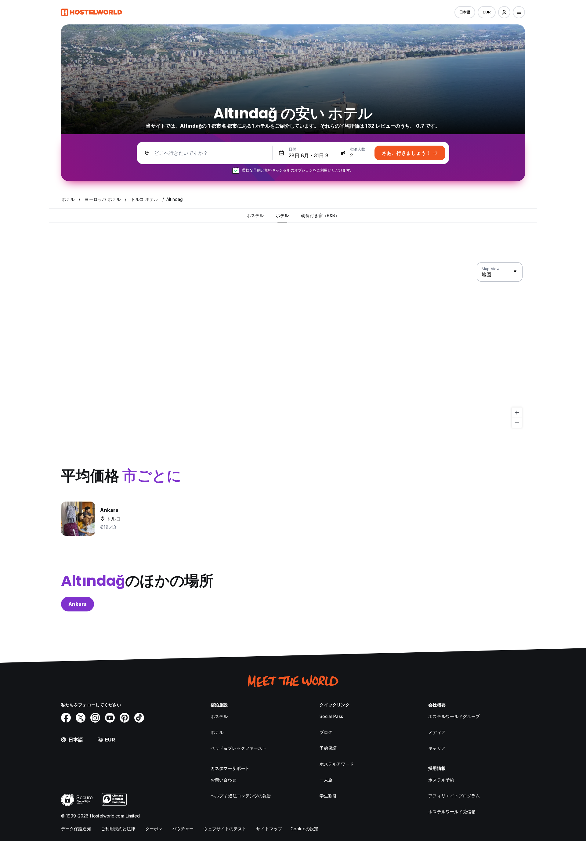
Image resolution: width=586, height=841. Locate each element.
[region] (293, 345)
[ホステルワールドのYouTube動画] (110, 718)
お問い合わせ (224, 779)
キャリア (436, 748)
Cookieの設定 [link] (304, 828)
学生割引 (328, 795)
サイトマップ (269, 828)
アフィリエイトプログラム (454, 795)
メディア (436, 732)
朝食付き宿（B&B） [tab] (320, 215)
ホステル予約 (441, 779)
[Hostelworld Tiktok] (139, 718)
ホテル (217, 732)
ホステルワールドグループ (454, 716)
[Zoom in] (517, 413)
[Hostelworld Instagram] (95, 718)
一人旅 (326, 779)
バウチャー (183, 828)
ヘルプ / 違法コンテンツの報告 (241, 795)
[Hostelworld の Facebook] (66, 718)
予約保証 (328, 748)
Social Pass (331, 716)
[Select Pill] (504, 12)
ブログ (326, 732)
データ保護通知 (76, 828)
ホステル (219, 716)
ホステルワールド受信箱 (452, 811)
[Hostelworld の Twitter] (80, 718)
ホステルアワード (337, 764)
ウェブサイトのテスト (224, 828)
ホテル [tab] (282, 215)
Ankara (77, 604)
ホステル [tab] (255, 215)
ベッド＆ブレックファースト (238, 748)
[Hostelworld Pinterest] (124, 718)
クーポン (153, 828)
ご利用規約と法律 (118, 828)
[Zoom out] (517, 423)
